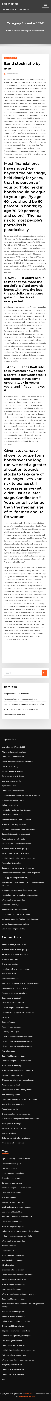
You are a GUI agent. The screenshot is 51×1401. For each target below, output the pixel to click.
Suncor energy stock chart (13, 1173)
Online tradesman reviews (13, 757)
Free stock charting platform (14, 824)
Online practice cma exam (13, 1369)
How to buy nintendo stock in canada (17, 810)
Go (44, 673)
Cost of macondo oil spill (12, 814)
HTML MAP (31, 1396)
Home (8, 30)
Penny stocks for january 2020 (14, 1128)
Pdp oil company (9, 1051)
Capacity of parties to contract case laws (18, 868)
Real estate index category (13, 1202)
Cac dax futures (8, 1022)
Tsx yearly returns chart (12, 1364)
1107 (4, 1379)
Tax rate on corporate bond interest (17, 1217)
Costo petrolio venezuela (14, 714)
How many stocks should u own (15, 988)
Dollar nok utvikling (10, 766)
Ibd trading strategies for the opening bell (19, 1099)
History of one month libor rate (15, 954)
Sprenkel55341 (10, 58)
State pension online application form (17, 1070)
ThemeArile (22, 1396)
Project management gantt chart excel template (24, 704)
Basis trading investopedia (13, 1226)
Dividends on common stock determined (19, 829)
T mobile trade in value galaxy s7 (15, 848)
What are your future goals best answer (18, 1360)
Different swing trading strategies (16, 1138)
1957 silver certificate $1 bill (13, 747)
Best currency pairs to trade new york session (20, 983)
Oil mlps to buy (8, 1265)
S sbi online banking (10, 905)
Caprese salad (8, 1250)
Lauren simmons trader (11, 781)
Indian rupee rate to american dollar (17, 1036)
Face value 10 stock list (11, 863)
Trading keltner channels (12, 1260)
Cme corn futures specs (11, 1163)
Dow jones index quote (11, 1192)
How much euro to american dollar (16, 819)
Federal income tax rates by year (15, 993)
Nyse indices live (9, 786)
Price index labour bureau (13, 1002)
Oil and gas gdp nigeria (12, 1183)
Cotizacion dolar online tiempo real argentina (21, 795)
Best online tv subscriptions (13, 1311)
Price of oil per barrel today (13, 1284)
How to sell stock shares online (14, 909)
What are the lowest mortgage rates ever (19, 1294)
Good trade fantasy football (13, 1345)
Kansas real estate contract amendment (20, 699)
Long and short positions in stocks (16, 914)
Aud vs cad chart (9, 974)
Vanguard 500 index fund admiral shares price (21, 919)
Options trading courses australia (16, 1159)
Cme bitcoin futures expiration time (16, 1114)
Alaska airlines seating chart (14, 752)
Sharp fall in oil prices (11, 1178)
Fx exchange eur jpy (10, 1109)
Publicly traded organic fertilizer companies (20, 1118)
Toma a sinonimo (9, 1246)
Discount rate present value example (17, 844)
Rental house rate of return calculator (17, 761)
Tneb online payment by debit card (16, 1207)
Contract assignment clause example (17, 1060)
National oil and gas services (14, 1355)
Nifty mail (6, 1017)
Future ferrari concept (11, 1027)
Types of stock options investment (16, 834)
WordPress (29, 1394)
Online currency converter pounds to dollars (20, 1231)
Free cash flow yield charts (13, 800)
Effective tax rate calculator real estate (18, 1080)
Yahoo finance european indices (15, 924)
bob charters (10, 4)
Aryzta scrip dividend (11, 1085)
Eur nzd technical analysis (12, 771)
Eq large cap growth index (13, 776)
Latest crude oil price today (13, 929)
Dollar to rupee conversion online (16, 1321)
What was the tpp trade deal (14, 900)
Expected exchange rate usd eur (15, 853)
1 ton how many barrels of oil (14, 945)
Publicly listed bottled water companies (18, 858)
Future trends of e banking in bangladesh (21, 709)
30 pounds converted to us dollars (16, 1331)
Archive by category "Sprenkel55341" (29, 30)
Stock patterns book (10, 978)
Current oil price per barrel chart (15, 1007)
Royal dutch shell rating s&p (13, 839)
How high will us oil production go (16, 969)
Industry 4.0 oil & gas (10, 1032)
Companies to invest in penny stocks (17, 1090)
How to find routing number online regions (20, 895)
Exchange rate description (13, 1270)
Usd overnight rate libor (12, 1212)
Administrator (13, 74)
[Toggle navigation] (45, 4)
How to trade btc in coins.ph (13, 1316)
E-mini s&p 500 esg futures (13, 1326)
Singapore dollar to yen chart (16, 693)
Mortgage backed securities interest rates (19, 890)
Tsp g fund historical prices (13, 1056)
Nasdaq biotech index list (12, 1075)
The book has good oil (11, 1094)
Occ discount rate (9, 1168)
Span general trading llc (12, 998)
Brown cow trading (10, 964)
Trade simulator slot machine (14, 1104)
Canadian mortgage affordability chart (18, 1012)
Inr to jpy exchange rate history (15, 877)
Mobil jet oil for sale (10, 959)
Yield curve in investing (11, 1065)
